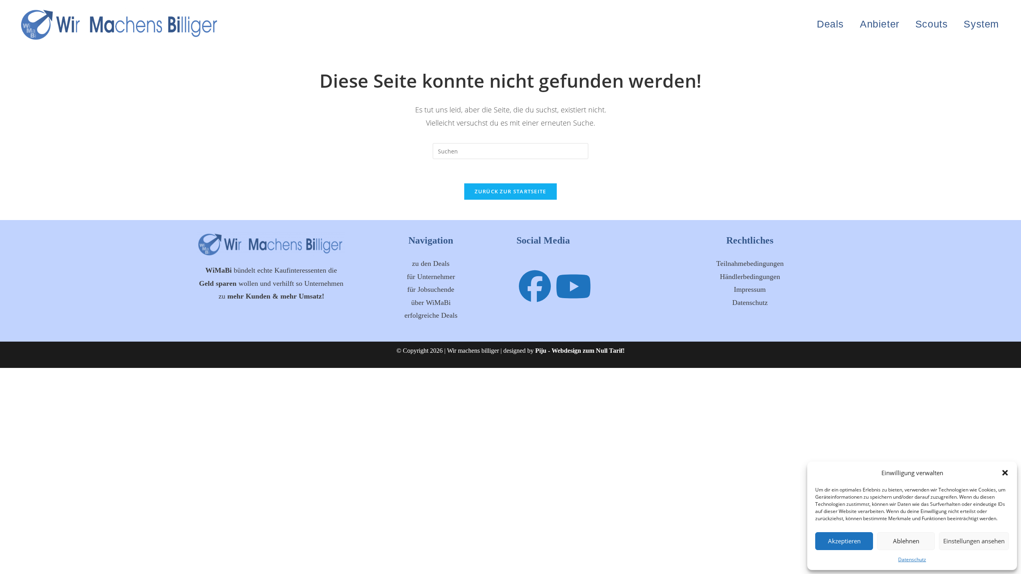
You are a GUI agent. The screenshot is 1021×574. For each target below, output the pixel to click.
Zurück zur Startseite (510, 191)
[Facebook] (535, 286)
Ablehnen (906, 541)
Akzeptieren (844, 541)
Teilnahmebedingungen (750, 263)
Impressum (750, 289)
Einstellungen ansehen (974, 541)
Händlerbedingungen (750, 277)
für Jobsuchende (430, 289)
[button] (1005, 473)
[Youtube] (573, 286)
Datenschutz (912, 559)
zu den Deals (430, 263)
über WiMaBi (431, 303)
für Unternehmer (431, 277)
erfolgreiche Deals (430, 315)
